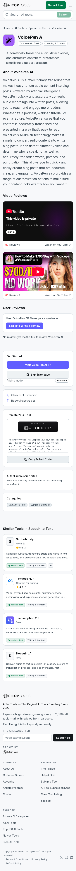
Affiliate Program (13, 787)
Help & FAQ (48, 775)
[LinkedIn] (71, 857)
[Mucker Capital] (10, 752)
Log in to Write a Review (24, 325)
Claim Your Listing (51, 794)
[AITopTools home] (17, 5)
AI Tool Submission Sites (55, 787)
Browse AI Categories (16, 816)
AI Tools (19, 28)
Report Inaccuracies (23, 400)
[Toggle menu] (70, 5)
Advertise (8, 781)
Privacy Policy (39, 859)
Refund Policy (13, 863)
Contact (7, 794)
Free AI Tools (11, 842)
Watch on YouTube (56, 244)
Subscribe (63, 737)
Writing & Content (56, 43)
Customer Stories (13, 775)
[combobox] (32, 14)
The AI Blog (48, 768)
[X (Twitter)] (61, 857)
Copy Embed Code (40, 459)
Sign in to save (40, 374)
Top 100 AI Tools (13, 829)
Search (63, 14)
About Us (8, 768)
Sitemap (46, 800)
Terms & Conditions (17, 859)
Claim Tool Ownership (24, 395)
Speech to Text (38, 28)
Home (6, 28)
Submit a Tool (49, 781)
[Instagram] (66, 857)
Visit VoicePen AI (36, 364)
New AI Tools (11, 835)
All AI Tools (9, 822)
